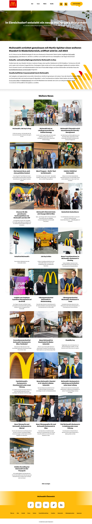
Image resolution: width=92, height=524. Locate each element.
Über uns (12, 513)
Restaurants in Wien (14, 80)
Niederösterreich (26, 80)
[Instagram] (38, 505)
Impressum (79, 513)
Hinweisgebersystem (70, 513)
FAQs (18, 513)
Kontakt (23, 513)
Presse (28, 513)
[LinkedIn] (61, 505)
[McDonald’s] (13, 4)
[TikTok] (53, 505)
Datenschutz (60, 513)
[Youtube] (46, 505)
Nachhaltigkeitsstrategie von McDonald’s (20, 69)
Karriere (34, 513)
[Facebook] (30, 505)
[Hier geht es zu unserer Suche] (65, 4)
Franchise (53, 513)
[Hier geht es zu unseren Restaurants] (61, 4)
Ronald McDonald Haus (43, 513)
